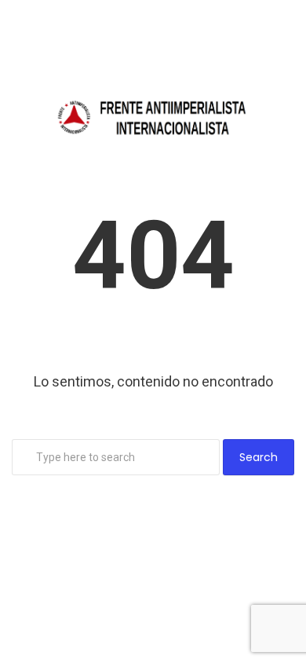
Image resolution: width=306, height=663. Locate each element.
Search (258, 457)
